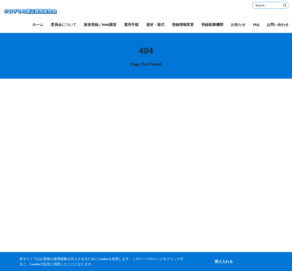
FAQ (256, 24)
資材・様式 (155, 24)
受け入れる (224, 261)
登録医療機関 (212, 24)
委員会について (63, 24)
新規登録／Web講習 (100, 24)
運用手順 (131, 24)
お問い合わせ (278, 24)
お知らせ (238, 24)
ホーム (37, 24)
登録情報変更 (183, 24)
